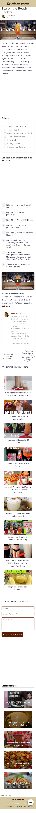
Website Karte (29, 806)
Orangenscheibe (14, 143)
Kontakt (20, 806)
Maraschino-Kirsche (16, 147)
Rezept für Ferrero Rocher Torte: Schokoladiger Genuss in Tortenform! (27, 356)
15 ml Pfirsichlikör (15, 130)
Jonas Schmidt (11, 15)
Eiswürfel (11, 140)
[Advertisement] (18, 95)
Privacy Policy (10, 806)
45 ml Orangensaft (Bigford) (19, 133)
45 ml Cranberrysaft (16, 136)
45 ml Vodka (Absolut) (17, 126)
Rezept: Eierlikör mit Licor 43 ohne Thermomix (9, 356)
